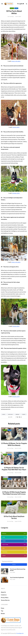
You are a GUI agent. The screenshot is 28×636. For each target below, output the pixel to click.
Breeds (11, 8)
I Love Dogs (11, 16)
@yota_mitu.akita (15, 61)
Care (14, 537)
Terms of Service (5, 600)
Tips (14, 548)
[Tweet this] (18, 417)
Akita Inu (10, 414)
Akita (3, 414)
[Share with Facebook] (16, 417)
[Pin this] (19, 417)
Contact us (4, 594)
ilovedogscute (20, 633)
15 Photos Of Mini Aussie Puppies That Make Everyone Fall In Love (14, 493)
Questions (14, 544)
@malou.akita (15, 127)
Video (14, 555)
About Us (3, 592)
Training (14, 551)
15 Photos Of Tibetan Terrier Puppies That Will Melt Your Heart (14, 468)
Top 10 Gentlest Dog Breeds (17, 577)
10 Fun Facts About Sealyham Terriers (14, 517)
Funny (16, 8)
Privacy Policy (4, 597)
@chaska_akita (16, 193)
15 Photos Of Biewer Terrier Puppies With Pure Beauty (14, 444)
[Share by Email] (21, 417)
